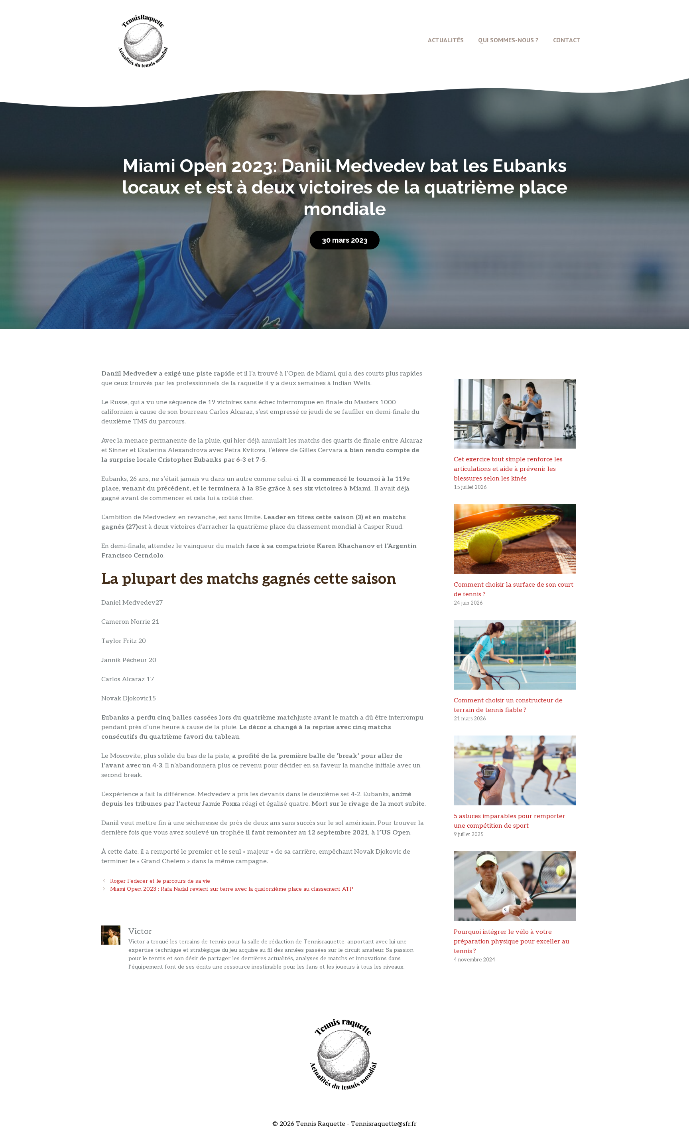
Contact (567, 40)
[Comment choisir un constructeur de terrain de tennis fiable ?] (515, 684)
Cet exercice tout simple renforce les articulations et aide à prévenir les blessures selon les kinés (508, 469)
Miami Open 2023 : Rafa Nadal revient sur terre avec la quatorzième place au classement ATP (231, 889)
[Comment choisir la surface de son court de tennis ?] (515, 569)
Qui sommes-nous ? (508, 40)
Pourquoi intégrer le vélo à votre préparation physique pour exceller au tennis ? (511, 941)
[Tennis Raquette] (143, 40)
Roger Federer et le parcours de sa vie (160, 881)
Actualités (446, 40)
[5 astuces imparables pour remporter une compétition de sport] (515, 800)
